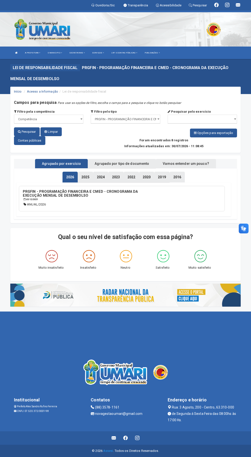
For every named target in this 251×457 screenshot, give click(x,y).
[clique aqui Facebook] (125, 438)
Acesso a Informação (42, 91)
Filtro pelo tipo (105, 111)
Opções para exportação (215, 133)
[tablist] (70, 177)
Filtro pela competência (35, 111)
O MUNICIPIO (54, 53)
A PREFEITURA (32, 53)
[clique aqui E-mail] (114, 438)
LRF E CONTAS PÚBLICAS (123, 53)
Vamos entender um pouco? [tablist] (186, 164)
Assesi (108, 451)
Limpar (52, 131)
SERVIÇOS (97, 53)
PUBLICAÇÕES (151, 53)
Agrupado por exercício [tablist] (61, 164)
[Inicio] (16, 53)
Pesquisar (28, 131)
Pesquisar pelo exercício (190, 111)
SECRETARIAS (76, 53)
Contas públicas (29, 140)
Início (18, 91)
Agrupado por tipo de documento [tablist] (122, 164)
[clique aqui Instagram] (137, 438)
